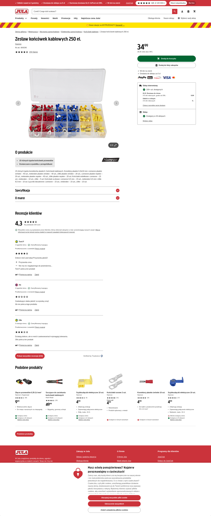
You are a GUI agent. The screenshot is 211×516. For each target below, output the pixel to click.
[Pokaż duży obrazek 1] (67, 103)
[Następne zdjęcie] (116, 103)
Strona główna (20, 32)
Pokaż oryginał (40, 248)
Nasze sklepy (169, 18)
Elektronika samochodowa (71, 32)
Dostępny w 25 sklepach (177, 419)
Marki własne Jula (124, 461)
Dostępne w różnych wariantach (118, 420)
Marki (55, 18)
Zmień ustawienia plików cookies (114, 510)
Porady (34, 18)
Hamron (18, 44)
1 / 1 (111, 145)
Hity (76, 18)
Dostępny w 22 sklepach (85, 419)
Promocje (65, 18)
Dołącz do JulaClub (165, 461)
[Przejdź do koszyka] (194, 11)
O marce (20, 198)
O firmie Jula (122, 457)
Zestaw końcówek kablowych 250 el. (114, 32)
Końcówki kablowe (91, 32)
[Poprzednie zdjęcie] (18, 103)
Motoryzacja (33, 32)
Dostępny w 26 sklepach (24, 419)
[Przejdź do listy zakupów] (188, 11)
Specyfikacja (22, 190)
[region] (105, 489)
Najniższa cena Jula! (90, 18)
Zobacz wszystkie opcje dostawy (154, 105)
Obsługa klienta (154, 18)
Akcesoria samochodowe (49, 32)
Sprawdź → (120, 25)
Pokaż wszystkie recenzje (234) (30, 356)
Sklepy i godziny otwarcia (86, 457)
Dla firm (191, 3)
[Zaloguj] (182, 11)
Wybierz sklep (147, 121)
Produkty (19, 18)
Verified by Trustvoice (91, 356)
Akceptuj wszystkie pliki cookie (114, 498)
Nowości (45, 18)
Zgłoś (37, 275)
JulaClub (129, 3)
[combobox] (104, 11)
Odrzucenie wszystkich (114, 504)
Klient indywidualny (178, 3)
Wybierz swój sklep (188, 18)
